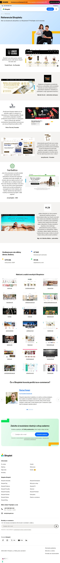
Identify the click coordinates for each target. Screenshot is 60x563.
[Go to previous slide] (1, 399)
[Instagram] (7, 540)
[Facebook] (3, 540)
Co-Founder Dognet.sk (25, 393)
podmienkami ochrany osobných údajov (33, 438)
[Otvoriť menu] (56, 9)
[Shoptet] (6, 9)
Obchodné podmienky (50, 548)
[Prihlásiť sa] (56, 526)
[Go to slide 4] (31, 409)
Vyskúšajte (50, 9)
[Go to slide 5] (32, 409)
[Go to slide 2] (28, 409)
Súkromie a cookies (50, 550)
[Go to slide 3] (29, 409)
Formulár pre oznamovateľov (52, 553)
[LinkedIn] (26, 540)
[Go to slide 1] (27, 409)
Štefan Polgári (24, 390)
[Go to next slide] (58, 399)
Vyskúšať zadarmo (42, 434)
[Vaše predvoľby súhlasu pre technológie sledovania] (2, 561)
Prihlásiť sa (55, 5)
